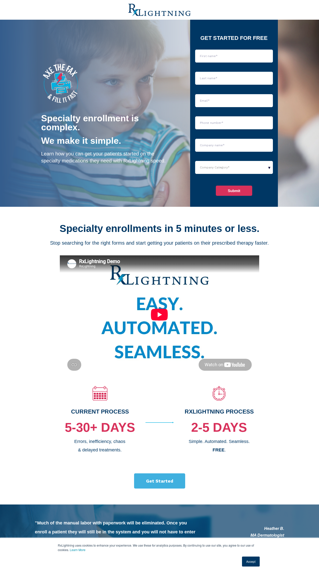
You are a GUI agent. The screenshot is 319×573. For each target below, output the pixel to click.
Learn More (77, 550)
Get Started (159, 481)
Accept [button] (250, 561)
